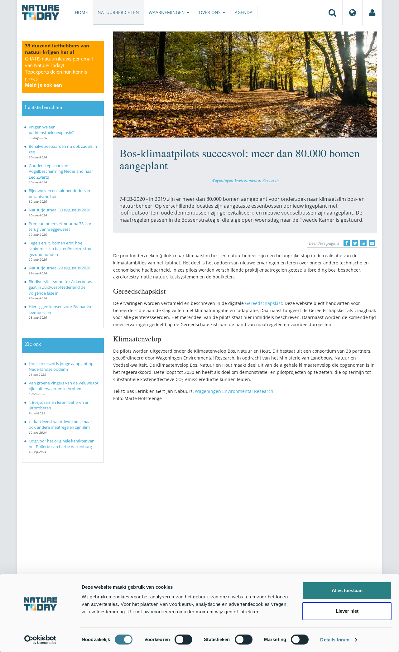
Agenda (243, 12)
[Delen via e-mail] (372, 243)
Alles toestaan (347, 590)
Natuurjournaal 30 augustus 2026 (59, 210)
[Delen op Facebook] (347, 243)
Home (81, 12)
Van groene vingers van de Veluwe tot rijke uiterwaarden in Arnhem (64, 386)
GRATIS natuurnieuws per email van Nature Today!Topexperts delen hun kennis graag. (59, 72)
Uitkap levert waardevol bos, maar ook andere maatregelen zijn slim (60, 424)
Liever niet (347, 611)
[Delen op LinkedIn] (363, 243)
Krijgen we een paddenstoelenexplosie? (51, 130)
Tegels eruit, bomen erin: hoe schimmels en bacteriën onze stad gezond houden (60, 248)
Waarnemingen (167, 12)
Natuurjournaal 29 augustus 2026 (59, 268)
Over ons (210, 12)
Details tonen (334, 639)
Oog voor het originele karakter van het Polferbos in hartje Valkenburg (61, 444)
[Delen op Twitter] (355, 243)
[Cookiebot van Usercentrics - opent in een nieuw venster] (40, 640)
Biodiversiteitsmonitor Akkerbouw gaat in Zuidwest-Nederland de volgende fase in (60, 287)
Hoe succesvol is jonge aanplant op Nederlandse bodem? (61, 366)
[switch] (183, 640)
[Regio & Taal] (353, 12)
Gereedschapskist (263, 303)
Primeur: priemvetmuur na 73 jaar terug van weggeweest (60, 226)
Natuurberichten (118, 12)
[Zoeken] (332, 12)
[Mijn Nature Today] (372, 12)
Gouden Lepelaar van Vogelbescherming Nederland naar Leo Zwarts (61, 171)
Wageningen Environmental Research (245, 180)
